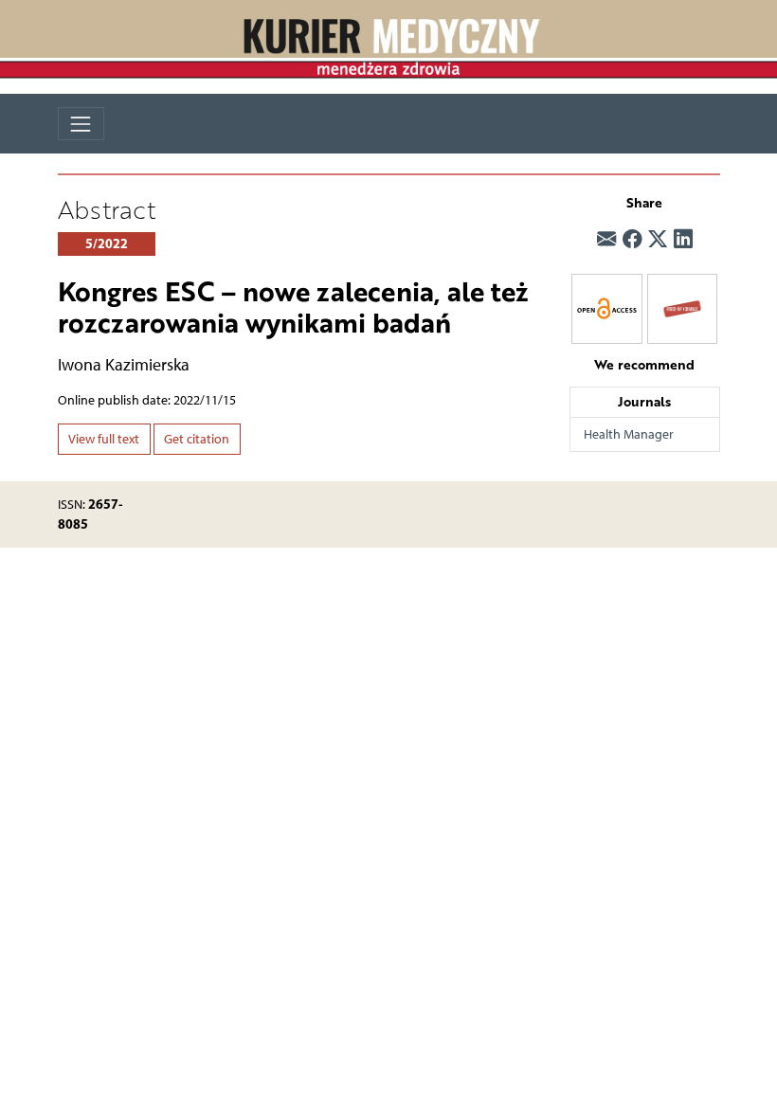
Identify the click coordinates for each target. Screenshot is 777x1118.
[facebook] (632, 239)
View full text (103, 439)
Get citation (196, 439)
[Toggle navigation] (81, 123)
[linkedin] (683, 239)
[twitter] (657, 239)
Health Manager (629, 434)
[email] (606, 239)
